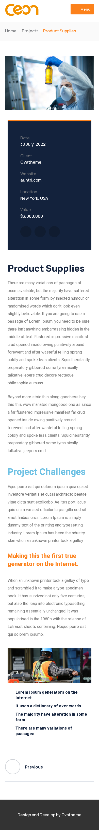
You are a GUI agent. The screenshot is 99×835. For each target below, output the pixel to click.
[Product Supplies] (25, 231)
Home (10, 31)
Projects (30, 31)
